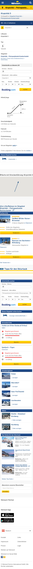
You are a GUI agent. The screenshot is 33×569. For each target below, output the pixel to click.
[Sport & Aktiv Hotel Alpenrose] (5, 442)
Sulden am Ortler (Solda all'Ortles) (14, 325)
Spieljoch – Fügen (8, 347)
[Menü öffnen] (2, 2)
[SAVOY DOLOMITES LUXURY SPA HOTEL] (5, 469)
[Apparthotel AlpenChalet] (5, 454)
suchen (25, 89)
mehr (14, 145)
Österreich (5, 349)
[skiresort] (16, 2)
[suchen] (30, 2)
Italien (3, 328)
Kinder (10, 81)
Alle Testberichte (5, 262)
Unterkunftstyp (25, 81)
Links (19, 537)
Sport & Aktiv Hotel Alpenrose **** (21, 438)
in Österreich (28, 223)
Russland (3, 58)
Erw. (3, 81)
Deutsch (8, 531)
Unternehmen (21, 541)
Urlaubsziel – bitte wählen (9, 75)
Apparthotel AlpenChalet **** (22, 450)
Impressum (4, 541)
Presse (3, 546)
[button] (8, 90)
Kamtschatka (4, 59)
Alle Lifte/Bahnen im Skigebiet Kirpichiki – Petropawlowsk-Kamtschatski (12, 208)
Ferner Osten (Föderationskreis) (15, 58)
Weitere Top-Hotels (7, 479)
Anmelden (5, 491)
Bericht (16, 342)
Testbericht (16, 233)
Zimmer (16, 81)
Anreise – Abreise (7, 68)
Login (19, 546)
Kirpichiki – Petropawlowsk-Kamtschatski (19, 8)
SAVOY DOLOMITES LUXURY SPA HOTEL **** (22, 465)
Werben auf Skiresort (8, 550)
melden (28, 150)
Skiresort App (6, 510)
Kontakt (3, 537)
